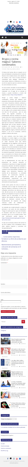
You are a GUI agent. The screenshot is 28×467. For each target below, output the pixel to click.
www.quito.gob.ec (14, 462)
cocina (10, 69)
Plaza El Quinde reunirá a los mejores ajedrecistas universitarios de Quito (18, 340)
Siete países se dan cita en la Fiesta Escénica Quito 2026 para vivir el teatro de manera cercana (18, 351)
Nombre (3, 284)
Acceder (3, 443)
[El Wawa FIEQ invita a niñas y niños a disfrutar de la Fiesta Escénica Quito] (6, 402)
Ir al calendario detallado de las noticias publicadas (13, 427)
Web (2, 299)
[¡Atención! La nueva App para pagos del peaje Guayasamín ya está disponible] (6, 392)
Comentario (4, 262)
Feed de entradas (5, 446)
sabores (18, 69)
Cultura (4, 231)
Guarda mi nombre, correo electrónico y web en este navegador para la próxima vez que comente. (14, 307)
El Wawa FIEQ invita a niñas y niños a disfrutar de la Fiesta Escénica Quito (18, 404)
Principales (5, 233)
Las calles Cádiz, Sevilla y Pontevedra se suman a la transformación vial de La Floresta (17, 363)
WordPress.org (4, 450)
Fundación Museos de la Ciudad (14, 231)
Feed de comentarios (6, 448)
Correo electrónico (5, 292)
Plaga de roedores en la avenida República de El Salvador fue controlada (17, 373)
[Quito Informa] (14, 25)
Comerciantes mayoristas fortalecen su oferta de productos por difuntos (14, 239)
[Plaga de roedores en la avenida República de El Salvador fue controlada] (6, 371)
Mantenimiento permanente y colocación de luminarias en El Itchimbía (11, 247)
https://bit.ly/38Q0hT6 (16, 94)
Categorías (3, 330)
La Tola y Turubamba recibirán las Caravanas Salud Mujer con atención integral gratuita (18, 384)
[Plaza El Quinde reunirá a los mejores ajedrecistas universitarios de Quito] (6, 338)
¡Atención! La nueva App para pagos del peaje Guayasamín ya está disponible (18, 394)
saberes (14, 69)
